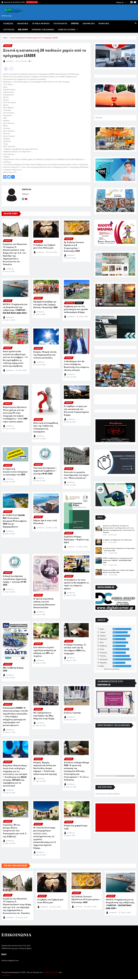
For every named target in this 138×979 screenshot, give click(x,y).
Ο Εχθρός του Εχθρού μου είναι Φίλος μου (44, 246)
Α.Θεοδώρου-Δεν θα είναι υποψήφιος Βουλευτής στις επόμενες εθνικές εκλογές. (76, 366)
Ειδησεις (8, 23)
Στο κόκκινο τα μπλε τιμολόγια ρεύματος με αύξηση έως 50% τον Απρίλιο (44, 652)
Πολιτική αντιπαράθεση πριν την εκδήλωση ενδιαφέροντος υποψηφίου (45, 427)
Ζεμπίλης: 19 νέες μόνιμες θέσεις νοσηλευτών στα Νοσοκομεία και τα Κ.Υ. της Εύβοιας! (15, 830)
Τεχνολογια (60, 23)
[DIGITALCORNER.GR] (115, 601)
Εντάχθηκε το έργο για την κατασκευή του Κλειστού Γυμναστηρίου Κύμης (76, 411)
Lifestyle (75, 23)
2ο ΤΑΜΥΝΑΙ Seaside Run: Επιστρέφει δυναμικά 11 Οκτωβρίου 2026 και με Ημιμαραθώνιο (15, 521)
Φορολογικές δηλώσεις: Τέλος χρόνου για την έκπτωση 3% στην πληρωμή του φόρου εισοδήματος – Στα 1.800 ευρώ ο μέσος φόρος (15, 414)
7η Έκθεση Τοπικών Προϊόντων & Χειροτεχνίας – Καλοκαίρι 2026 (74, 247)
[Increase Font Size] (6, 69)
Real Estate (23, 29)
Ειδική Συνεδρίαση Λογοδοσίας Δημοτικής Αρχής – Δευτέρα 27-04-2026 (15, 581)
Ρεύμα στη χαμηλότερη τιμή (75, 827)
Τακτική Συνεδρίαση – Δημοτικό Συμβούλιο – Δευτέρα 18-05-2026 (45, 471)
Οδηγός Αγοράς (67, 29)
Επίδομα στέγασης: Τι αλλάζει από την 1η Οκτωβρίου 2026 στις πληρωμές (75, 649)
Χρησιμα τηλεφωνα (43, 29)
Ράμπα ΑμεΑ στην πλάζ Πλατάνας (45, 522)
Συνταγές (8, 29)
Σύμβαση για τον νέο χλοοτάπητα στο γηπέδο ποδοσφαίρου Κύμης (76, 309)
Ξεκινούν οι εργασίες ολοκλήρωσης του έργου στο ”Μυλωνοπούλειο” (76, 475)
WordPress (47, 972)
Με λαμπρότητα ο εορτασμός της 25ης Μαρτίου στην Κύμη (43, 715)
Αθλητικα (22, 23)
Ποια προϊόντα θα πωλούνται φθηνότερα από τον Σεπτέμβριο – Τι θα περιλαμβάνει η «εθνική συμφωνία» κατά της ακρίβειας (15, 359)
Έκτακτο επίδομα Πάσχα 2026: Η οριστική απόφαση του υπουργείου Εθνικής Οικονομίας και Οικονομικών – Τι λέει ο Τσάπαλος (76, 771)
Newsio (55, 972)
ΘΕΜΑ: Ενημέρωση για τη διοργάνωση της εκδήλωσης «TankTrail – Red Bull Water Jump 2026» (15, 309)
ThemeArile (6, 975)
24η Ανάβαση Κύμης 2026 (13, 669)
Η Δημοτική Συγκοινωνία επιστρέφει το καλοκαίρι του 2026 (15, 471)
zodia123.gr (115, 669)
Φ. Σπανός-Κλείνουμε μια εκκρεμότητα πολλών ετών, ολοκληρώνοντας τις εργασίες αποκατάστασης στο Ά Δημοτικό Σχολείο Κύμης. (44, 838)
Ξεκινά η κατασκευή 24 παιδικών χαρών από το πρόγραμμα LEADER (34, 38)
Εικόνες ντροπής (72, 713)
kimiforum (10, 61)
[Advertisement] (116, 818)
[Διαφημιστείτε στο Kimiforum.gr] (115, 702)
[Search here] (135, 23)
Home (5, 38)
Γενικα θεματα (41, 23)
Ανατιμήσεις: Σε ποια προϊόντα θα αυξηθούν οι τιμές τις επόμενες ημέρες (76, 584)
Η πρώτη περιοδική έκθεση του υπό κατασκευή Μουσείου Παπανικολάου (44, 603)
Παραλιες (103, 23)
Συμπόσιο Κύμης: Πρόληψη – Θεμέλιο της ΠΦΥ (76, 539)
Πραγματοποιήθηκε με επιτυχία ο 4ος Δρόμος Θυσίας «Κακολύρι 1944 (45, 304)
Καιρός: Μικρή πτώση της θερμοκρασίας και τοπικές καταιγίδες (44, 354)
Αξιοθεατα (88, 23)
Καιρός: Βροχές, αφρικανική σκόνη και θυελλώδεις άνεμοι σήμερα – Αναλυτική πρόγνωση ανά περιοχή (45, 768)
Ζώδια (106, 669)
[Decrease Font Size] (11, 69)
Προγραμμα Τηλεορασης (129, 776)
